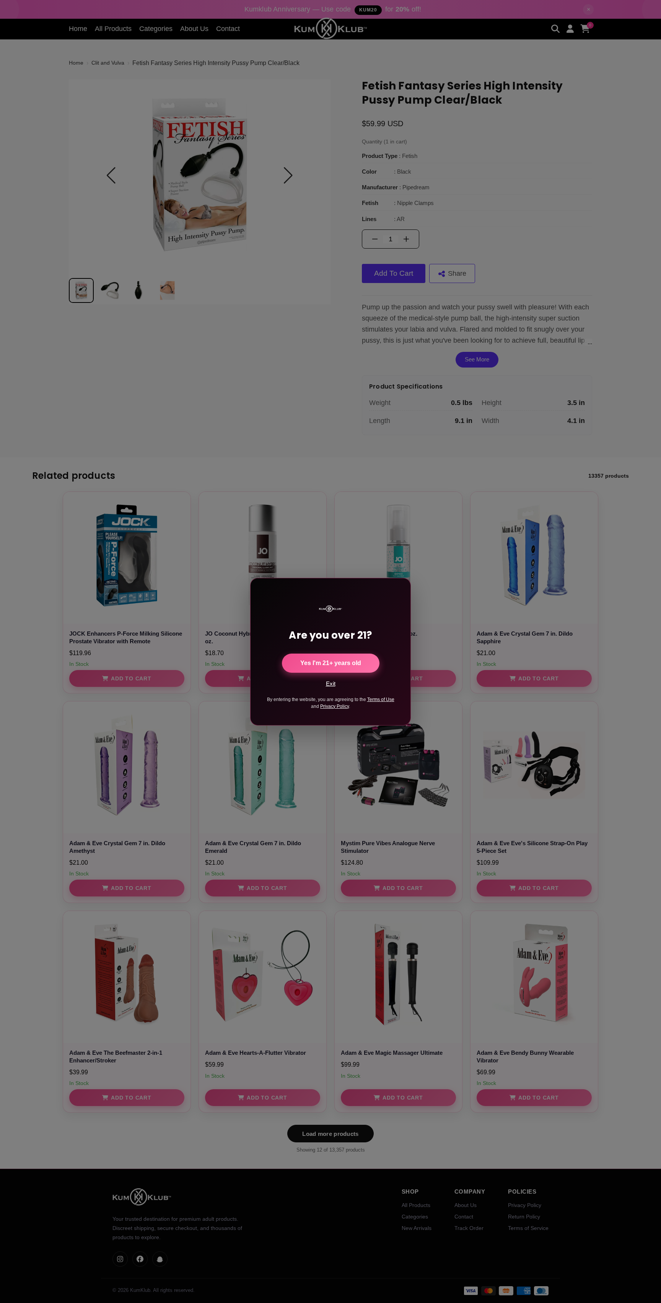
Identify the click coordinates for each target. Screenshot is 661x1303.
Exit (330, 683)
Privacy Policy (334, 706)
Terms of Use (380, 699)
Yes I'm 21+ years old (330, 663)
